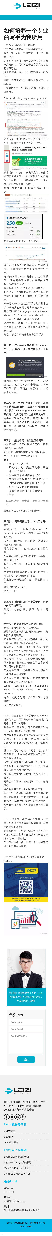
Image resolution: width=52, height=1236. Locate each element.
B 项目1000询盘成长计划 (16, 1157)
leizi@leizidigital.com (14, 1201)
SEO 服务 (9, 1137)
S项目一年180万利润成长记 (17, 1162)
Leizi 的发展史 (11, 1142)
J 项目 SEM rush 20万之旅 (17, 1174)
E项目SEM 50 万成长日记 (16, 1168)
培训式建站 (9, 1131)
